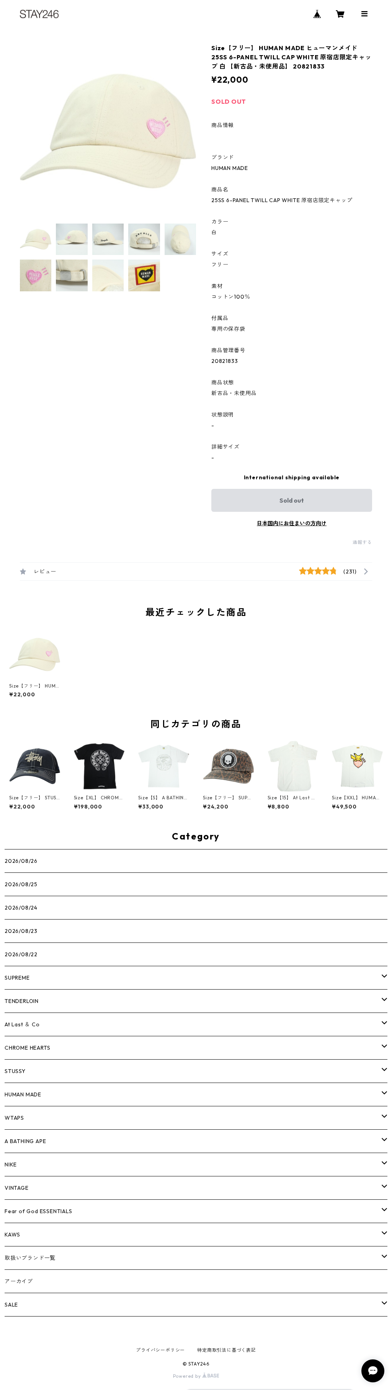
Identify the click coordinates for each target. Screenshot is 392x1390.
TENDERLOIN (22, 1001)
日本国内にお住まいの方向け (292, 523)
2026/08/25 (21, 884)
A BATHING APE (25, 1141)
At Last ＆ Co (22, 1024)
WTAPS (14, 1117)
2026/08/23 (21, 931)
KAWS (12, 1234)
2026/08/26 (21, 861)
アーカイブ (19, 1281)
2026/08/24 (21, 907)
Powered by (188, 1376)
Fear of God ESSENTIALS (38, 1211)
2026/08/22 (21, 954)
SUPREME (17, 977)
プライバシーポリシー (160, 1350)
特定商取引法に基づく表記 (226, 1350)
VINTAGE (17, 1187)
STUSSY (15, 1071)
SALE (11, 1304)
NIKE (11, 1164)
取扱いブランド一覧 (30, 1257)
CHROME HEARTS (27, 1047)
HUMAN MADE (23, 1094)
